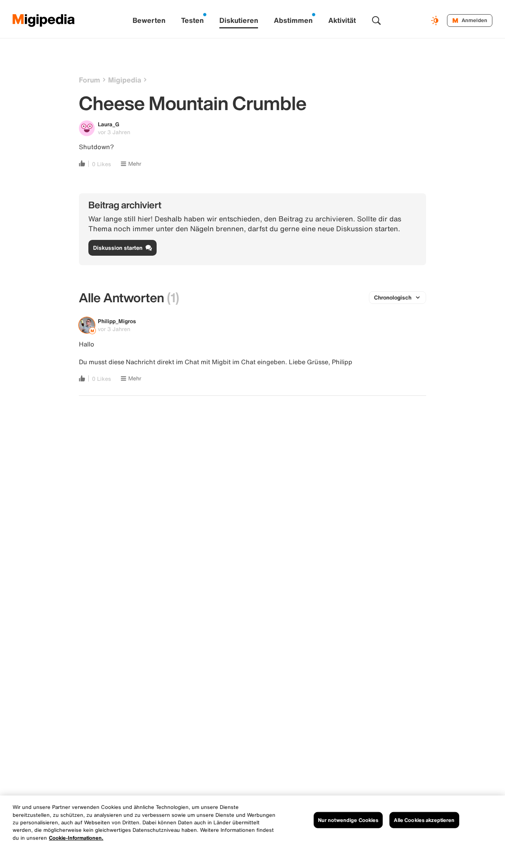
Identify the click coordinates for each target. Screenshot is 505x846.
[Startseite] (44, 20)
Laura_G (108, 124)
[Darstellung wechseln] (436, 20)
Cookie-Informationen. (76, 838)
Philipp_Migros (117, 321)
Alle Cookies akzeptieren (424, 820)
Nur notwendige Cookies (348, 820)
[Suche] (376, 20)
